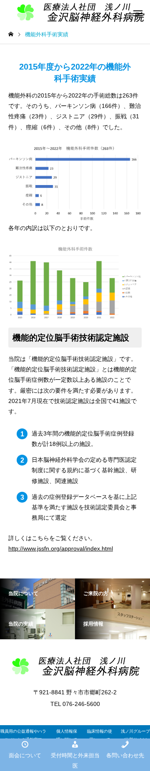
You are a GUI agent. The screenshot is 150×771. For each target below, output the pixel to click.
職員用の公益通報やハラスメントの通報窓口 (23, 735)
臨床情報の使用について (99, 735)
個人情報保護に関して (66, 735)
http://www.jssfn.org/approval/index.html (60, 548)
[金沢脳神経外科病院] (75, 666)
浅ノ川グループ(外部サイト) (135, 735)
